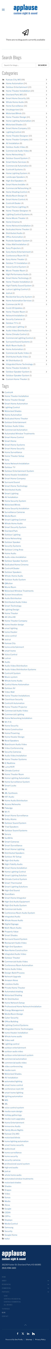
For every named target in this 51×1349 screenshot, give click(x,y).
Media (7, 1201)
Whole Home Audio (15, 102)
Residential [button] (6, 1284)
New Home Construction (16, 950)
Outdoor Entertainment (17, 87)
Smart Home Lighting (16, 207)
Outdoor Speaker (12, 542)
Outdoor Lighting (12, 535)
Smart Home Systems (15, 445)
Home (4, 1277)
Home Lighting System (16, 173)
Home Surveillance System (17, 782)
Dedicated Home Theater (17, 229)
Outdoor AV (10, 688)
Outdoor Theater (12, 958)
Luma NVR (9, 767)
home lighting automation (17, 1141)
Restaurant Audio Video (16, 943)
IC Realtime (10, 763)
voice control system (14, 1107)
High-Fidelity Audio (13, 864)
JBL (6, 1104)
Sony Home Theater (15, 259)
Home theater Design (14, 737)
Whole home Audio (13, 681)
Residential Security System (19, 297)
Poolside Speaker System (18, 241)
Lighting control (12, 1044)
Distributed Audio (14, 233)
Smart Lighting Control (15, 520)
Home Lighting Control (15, 872)
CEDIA (8, 1212)
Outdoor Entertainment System (19, 471)
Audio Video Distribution (17, 330)
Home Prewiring (12, 733)
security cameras (13, 1160)
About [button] (4, 1281)
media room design (13, 1111)
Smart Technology (13, 606)
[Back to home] (25, 9)
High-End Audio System (16, 905)
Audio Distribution (13, 598)
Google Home (11, 1235)
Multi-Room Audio (14, 345)
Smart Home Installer (16, 184)
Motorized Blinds (14, 113)
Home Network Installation (18, 226)
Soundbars (10, 894)
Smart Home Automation (16, 403)
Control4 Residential (12, 1299)
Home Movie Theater (16, 218)
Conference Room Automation (19, 965)
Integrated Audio (12, 917)
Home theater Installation (16, 475)
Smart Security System (15, 527)
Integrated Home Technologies (19, 1029)
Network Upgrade (13, 976)
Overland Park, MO (14, 94)
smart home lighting (14, 1093)
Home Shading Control (16, 192)
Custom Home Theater (16, 379)
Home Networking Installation (18, 718)
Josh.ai (9, 293)
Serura (8, 834)
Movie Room (10, 587)
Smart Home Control (15, 199)
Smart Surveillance (13, 845)
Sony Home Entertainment (18, 252)
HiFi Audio (9, 797)
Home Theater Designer (17, 136)
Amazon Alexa (11, 980)
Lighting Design (12, 609)
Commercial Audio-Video (16, 711)
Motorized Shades (14, 124)
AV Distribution (13, 360)
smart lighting (11, 628)
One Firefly (19, 1339)
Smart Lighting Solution (16, 875)
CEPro (7, 1216)
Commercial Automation (17, 166)
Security (8, 1231)
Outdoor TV (10, 467)
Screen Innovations (13, 594)
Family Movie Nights (14, 1130)
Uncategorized (12, 109)
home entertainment (14, 647)
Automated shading (14, 991)
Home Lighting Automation (18, 121)
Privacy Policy (40, 1339)
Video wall (9, 1040)
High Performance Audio (17, 274)
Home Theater (11, 613)
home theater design (14, 624)
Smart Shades (11, 935)
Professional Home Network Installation (23, 1006)
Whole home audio (13, 1036)
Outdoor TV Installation (17, 263)
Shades (8, 1186)
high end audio (11, 1167)
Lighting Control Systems (18, 214)
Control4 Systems (14, 169)
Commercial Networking (17, 188)
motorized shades (13, 1182)
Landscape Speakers (15, 177)
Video (7, 1194)
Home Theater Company (17, 139)
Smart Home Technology (17, 278)
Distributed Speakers (14, 853)
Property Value (11, 931)
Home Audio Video (13, 969)
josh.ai (7, 1171)
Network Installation (15, 315)
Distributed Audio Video (17, 357)
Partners (5, 1292)
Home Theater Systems (16, 759)
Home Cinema (12, 222)
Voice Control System (16, 267)
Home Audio (10, 553)
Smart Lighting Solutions (16, 887)
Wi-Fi (7, 812)
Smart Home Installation (16, 868)
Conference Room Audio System (20, 913)
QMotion (9, 583)
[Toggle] (47, 80)
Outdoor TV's (12, 323)
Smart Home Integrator (15, 898)
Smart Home (10, 441)
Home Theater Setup (14, 456)
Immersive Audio (12, 1126)
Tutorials (6, 1309)
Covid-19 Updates (14, 308)
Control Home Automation (17, 684)
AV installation (11, 1078)
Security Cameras (14, 319)
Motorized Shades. (13, 1074)
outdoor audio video (14, 1051)
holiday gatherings (13, 1115)
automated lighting (13, 1081)
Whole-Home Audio (14, 576)
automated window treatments (19, 1179)
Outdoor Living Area (14, 550)
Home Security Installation (17, 508)
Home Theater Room (15, 312)
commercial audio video (16, 1063)
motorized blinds (12, 1137)
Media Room (10, 516)
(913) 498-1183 (9, 1268)
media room (10, 1070)
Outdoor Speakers (13, 572)
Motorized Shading (13, 995)
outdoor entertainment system (19, 1055)
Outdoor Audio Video (15, 147)
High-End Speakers (15, 181)
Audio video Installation (15, 557)
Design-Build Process (15, 973)
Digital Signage (12, 924)
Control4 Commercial (12, 1302)
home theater (11, 632)
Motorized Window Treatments (19, 591)
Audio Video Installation (16, 755)
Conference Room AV (16, 256)
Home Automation (14, 83)
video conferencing (13, 1066)
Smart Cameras (12, 842)
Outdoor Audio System (15, 579)
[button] (3, 9)
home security (11, 1156)
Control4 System (13, 673)
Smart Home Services (16, 162)
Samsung (9, 1227)
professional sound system (17, 1164)
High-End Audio (12, 860)
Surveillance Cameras (15, 512)
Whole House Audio (14, 920)
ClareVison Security (14, 699)
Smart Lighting (11, 493)
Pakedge (9, 808)
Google (8, 1209)
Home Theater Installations (17, 696)
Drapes (8, 1190)
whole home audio (13, 1175)
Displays (8, 1220)
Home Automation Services (19, 300)
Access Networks (13, 804)
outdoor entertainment (15, 1048)
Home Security (11, 726)
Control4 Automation (14, 703)
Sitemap (29, 1339)
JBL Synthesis (11, 793)
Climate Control (12, 770)
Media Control (11, 1224)
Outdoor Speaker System (17, 372)
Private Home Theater (15, 988)
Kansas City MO (12, 1134)
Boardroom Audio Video (16, 744)
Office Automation (14, 237)
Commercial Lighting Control (19, 338)
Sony (7, 460)
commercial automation (16, 1059)
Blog (4, 1312)
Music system (11, 677)
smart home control (14, 1085)
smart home (10, 651)
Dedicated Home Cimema (16, 565)
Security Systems (13, 546)
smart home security (14, 1145)
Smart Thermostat (13, 883)
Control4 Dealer (13, 203)
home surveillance (13, 1152)
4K (6, 789)
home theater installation (16, 1033)
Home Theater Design (16, 117)
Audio (7, 662)
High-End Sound (12, 890)
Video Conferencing (14, 748)
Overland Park (11, 531)
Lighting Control (13, 132)
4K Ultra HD (10, 617)
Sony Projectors (13, 248)
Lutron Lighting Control (17, 289)
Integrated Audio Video (15, 954)
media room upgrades (15, 1119)
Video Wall (10, 692)
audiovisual (10, 1149)
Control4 (9, 392)
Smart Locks (10, 785)
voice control (11, 636)
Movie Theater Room (15, 270)
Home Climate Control (16, 334)
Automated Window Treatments (20, 433)
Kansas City (10, 643)
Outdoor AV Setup (13, 857)
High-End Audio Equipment (17, 902)
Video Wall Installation (16, 244)
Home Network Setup (15, 1003)
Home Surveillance (15, 106)
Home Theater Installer (16, 368)
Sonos (7, 1197)
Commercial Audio (13, 909)
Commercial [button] (6, 1288)
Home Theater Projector (16, 707)
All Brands (8, 1305)
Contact (5, 1316)
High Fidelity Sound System (19, 285)
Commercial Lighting (14, 714)
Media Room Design (15, 196)
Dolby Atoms (10, 819)
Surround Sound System (16, 939)
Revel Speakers (12, 741)
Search (42, 65)
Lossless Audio (12, 984)
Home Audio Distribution (16, 800)
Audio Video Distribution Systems (20, 669)
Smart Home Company (16, 128)
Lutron (8, 658)
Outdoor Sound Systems (16, 830)
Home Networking (14, 154)
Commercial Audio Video (17, 151)
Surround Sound (12, 482)
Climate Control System (16, 879)
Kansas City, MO (13, 80)
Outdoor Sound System (17, 158)
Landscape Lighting (15, 327)
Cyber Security (11, 1018)
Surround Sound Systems (18, 342)
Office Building (11, 1021)
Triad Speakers (11, 827)
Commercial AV (13, 304)
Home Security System (15, 501)
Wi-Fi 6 (8, 722)
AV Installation (12, 143)
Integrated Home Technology (19, 364)
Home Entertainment (14, 1122)
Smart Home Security (16, 98)
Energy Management (14, 1010)
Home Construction (14, 729)
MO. (6, 1100)
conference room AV (14, 1089)
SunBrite (9, 838)
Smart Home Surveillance (16, 815)
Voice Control (11, 654)
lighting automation (14, 1096)
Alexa (7, 1205)
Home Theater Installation (18, 91)
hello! (7, 1239)
